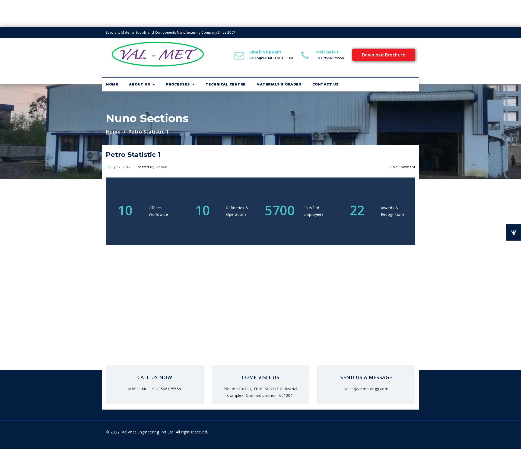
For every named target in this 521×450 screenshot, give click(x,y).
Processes (178, 84)
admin (161, 166)
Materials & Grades (278, 84)
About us (139, 84)
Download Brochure (383, 55)
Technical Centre (226, 84)
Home (112, 84)
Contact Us (325, 84)
